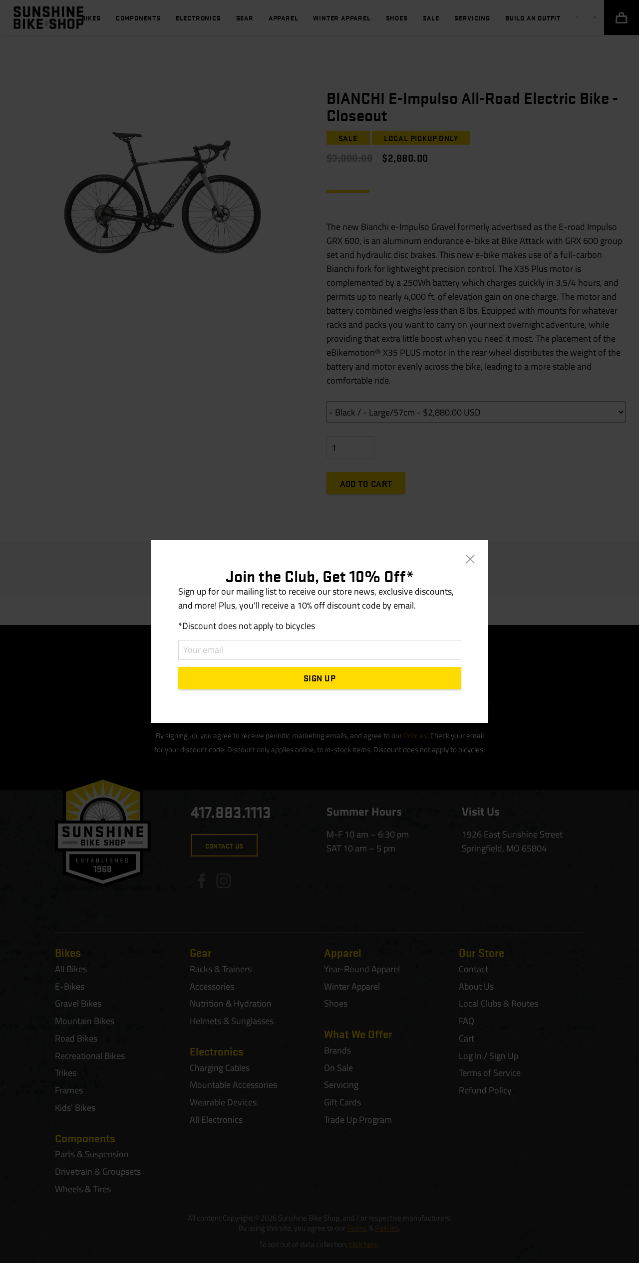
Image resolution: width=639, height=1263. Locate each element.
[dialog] (319, 631)
